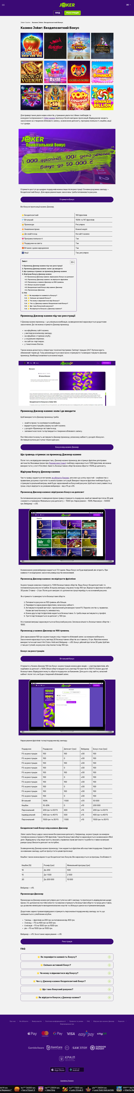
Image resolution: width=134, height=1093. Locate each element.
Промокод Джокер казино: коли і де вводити (43, 269)
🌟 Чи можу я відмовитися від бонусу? (44, 301)
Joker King (32, 1090)
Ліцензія (121, 1021)
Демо (31, 44)
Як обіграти (23, 1021)
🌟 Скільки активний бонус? (39, 298)
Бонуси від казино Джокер (67, 447)
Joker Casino (25, 22)
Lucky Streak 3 (58, 1090)
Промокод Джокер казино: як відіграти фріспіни (48, 279)
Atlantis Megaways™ (115, 1090)
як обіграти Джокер (60, 478)
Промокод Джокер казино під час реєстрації (43, 266)
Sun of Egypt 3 (10, 1090)
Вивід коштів (37, 1021)
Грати (32, 39)
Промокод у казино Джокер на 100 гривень (46, 282)
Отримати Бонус (67, 199)
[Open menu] (3, 5)
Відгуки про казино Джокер (103, 1021)
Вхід (57, 13)
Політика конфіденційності (55, 1021)
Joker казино (49, 118)
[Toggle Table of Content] (71, 262)
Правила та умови (76, 1021)
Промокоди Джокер (36, 290)
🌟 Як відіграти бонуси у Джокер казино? (45, 309)
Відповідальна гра (67, 1024)
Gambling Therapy (67, 1081)
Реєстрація (72, 13)
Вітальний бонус (67, 659)
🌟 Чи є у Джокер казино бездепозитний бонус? (48, 303)
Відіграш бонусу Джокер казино (38, 274)
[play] (58, 1072)
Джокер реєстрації (57, 463)
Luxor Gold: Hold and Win (86, 1090)
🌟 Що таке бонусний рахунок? (40, 306)
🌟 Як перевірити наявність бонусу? (42, 295)
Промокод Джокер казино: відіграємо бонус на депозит (50, 277)
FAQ (25, 293)
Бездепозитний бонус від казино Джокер (45, 287)
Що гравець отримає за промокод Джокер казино (45, 271)
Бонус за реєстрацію (36, 285)
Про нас (13, 1021)
